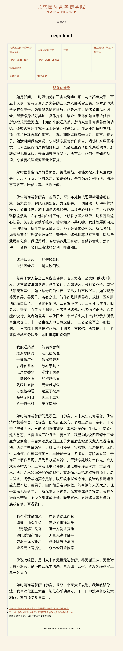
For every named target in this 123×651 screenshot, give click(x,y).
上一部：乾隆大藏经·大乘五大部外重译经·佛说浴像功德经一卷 (39, 608)
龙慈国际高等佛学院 (61, 6)
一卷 (65, 49)
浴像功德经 (15, 67)
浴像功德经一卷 (45, 49)
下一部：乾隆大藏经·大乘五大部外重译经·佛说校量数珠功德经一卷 (41, 612)
